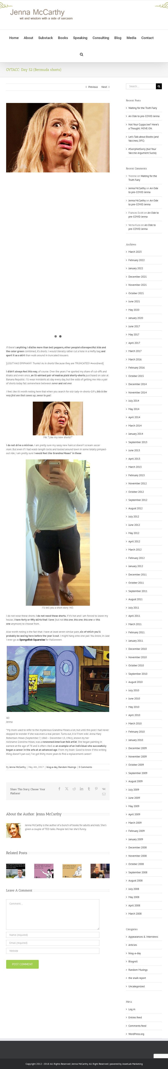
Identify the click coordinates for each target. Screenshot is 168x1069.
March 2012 (135, 549)
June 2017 (134, 326)
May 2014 (133, 409)
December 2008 (137, 847)
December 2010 (137, 649)
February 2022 (136, 260)
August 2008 (135, 880)
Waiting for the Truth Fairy (142, 108)
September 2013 (137, 442)
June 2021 (134, 301)
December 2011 (137, 574)
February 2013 (136, 475)
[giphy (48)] (58, 137)
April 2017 (134, 343)
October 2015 (136, 376)
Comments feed (137, 1026)
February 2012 (136, 558)
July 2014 (133, 400)
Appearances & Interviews (143, 936)
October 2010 (136, 665)
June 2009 (134, 798)
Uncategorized (136, 986)
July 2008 (133, 889)
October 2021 (136, 293)
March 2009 (135, 822)
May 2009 (133, 806)
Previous (93, 87)
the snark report (137, 978)
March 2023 (135, 252)
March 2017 (135, 351)
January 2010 (135, 740)
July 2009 (133, 789)
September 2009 (137, 773)
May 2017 (133, 334)
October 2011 (136, 582)
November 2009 (137, 756)
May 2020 (133, 310)
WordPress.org (136, 1034)
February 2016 (136, 367)
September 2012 (137, 500)
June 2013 (134, 450)
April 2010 (134, 715)
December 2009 (137, 748)
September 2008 (137, 872)
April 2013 (134, 458)
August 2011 (135, 599)
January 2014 (135, 434)
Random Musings (67, 767)
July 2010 (133, 690)
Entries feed (135, 1017)
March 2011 (135, 624)
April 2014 (134, 417)
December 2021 (137, 276)
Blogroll (133, 961)
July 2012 (133, 516)
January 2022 (135, 268)
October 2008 (136, 864)
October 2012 (136, 492)
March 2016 (135, 359)
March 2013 (135, 467)
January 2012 (135, 566)
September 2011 (137, 591)
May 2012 (133, 533)
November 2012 (137, 483)
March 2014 (135, 425)
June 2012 (134, 525)
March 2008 (135, 913)
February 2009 (136, 831)
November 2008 (137, 856)
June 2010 (134, 698)
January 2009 (135, 839)
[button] (81, 54)
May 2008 (133, 897)
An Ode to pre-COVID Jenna (143, 116)
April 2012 (134, 541)
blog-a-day (52, 767)
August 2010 (135, 682)
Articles (132, 945)
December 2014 (137, 384)
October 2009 (136, 764)
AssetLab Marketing (132, 1063)
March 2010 (135, 723)
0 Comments (85, 767)
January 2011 (135, 640)
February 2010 (136, 731)
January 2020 (135, 318)
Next (104, 87)
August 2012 (135, 508)
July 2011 (133, 607)
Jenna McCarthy (17, 767)
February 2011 (136, 632)
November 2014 (137, 392)
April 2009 (134, 814)
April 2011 (134, 616)
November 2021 (137, 285)
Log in (131, 1009)
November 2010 (137, 657)
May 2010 (133, 707)
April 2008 (134, 905)
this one (68, 619)
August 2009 (135, 781)
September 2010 (137, 674)
